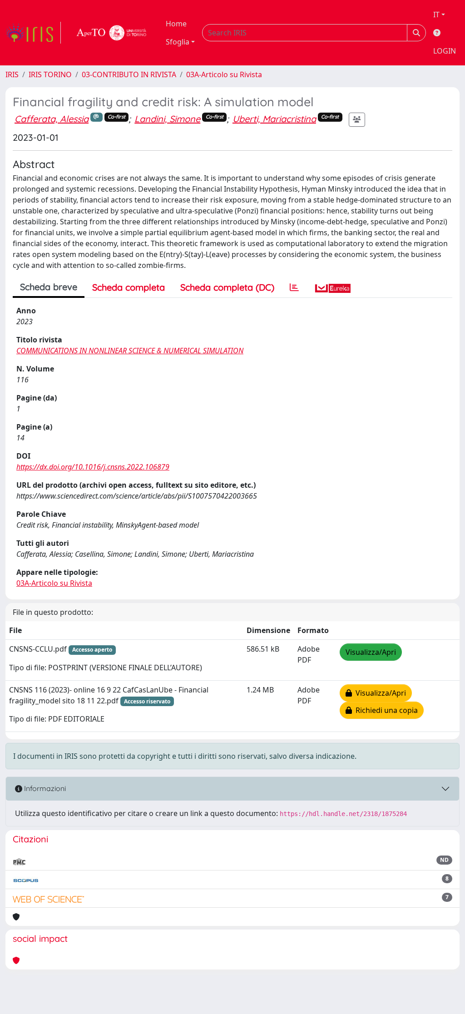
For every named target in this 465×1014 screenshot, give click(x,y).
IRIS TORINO (50, 74)
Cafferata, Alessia (52, 118)
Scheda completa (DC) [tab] (227, 287)
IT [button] (436, 15)
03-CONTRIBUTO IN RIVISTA (129, 74)
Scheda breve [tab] (48, 286)
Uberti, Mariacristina (274, 118)
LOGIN (444, 51)
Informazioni (44, 788)
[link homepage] (33, 33)
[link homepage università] (111, 33)
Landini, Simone (167, 118)
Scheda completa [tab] (128, 287)
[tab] (294, 287)
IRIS (12, 74)
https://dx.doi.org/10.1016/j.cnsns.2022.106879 (92, 467)
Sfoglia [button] (177, 42)
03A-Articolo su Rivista (224, 74)
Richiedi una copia (385, 710)
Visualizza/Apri (371, 652)
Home (176, 24)
